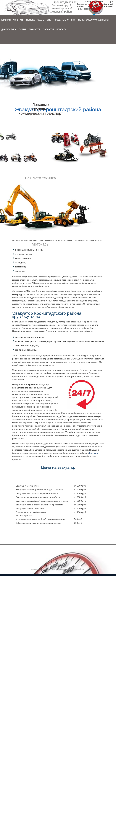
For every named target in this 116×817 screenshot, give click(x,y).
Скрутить (18, 20)
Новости (61, 29)
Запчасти (48, 29)
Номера (30, 20)
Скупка (22, 29)
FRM (73, 20)
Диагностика (8, 29)
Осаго (40, 20)
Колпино (93, 453)
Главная (6, 20)
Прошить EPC (61, 20)
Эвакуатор (34, 29)
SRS (49, 20)
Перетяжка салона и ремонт (94, 20)
